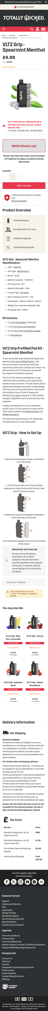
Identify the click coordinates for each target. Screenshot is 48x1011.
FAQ (4, 907)
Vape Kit (17, 267)
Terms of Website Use (12, 942)
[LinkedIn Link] (41, 882)
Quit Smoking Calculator (13, 919)
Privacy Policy (8, 939)
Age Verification (9, 922)
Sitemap (6, 979)
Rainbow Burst (32, 411)
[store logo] (24, 17)
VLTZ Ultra (15, 395)
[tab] (24, 582)
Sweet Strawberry (11, 414)
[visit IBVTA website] (9, 986)
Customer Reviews (16, 582)
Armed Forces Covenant (13, 925)
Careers (5, 964)
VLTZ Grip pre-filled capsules (27, 331)
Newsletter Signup (10, 916)
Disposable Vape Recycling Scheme (18, 967)
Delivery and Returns (11, 904)
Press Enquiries (9, 973)
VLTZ (17, 276)
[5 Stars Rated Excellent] (16, 7)
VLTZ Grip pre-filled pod (24, 327)
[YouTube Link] (27, 882)
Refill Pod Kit (23, 271)
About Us (6, 961)
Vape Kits (12, 35)
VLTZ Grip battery (18, 322)
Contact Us (7, 958)
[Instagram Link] (20, 882)
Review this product (9, 66)
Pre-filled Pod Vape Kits (10, 38)
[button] (37, 29)
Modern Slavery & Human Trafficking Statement (23, 945)
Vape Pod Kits (23, 35)
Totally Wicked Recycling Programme (19, 947)
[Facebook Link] (7, 882)
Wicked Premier (9, 913)
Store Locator (8, 970)
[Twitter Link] (14, 882)
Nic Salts (24, 293)
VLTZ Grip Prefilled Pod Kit (22, 361)
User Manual (16, 335)
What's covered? (19, 201)
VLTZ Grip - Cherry (34, 636)
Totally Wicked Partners (13, 976)
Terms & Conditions (11, 936)
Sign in (25, 593)
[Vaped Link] (34, 882)
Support (5, 901)
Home (4, 35)
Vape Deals (7, 910)
